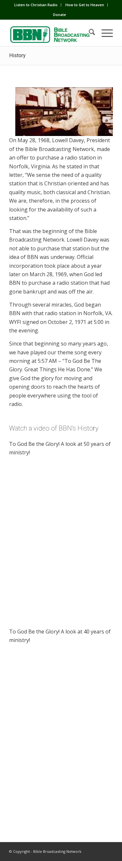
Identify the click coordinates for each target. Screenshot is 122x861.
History (17, 55)
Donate (59, 14)
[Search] (88, 33)
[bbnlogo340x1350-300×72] (50, 33)
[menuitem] (36, 5)
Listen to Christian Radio (36, 4)
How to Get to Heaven (84, 4)
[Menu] (104, 33)
